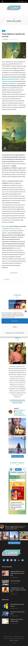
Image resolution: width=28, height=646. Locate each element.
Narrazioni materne (15, 580)
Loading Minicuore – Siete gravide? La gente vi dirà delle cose (18, 589)
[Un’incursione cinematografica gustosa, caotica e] (17, 426)
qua (6, 181)
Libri (3, 30)
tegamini (5, 39)
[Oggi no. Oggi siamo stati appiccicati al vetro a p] (17, 445)
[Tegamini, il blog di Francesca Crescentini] (14, 8)
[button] (25, 311)
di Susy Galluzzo (11, 79)
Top (14, 642)
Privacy (11, 640)
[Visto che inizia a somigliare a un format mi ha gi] (23, 535)
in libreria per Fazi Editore (9, 83)
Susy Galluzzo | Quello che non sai (13, 35)
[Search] (25, 1)
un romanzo (6, 226)
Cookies (16, 640)
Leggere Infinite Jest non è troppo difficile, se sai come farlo (17, 573)
